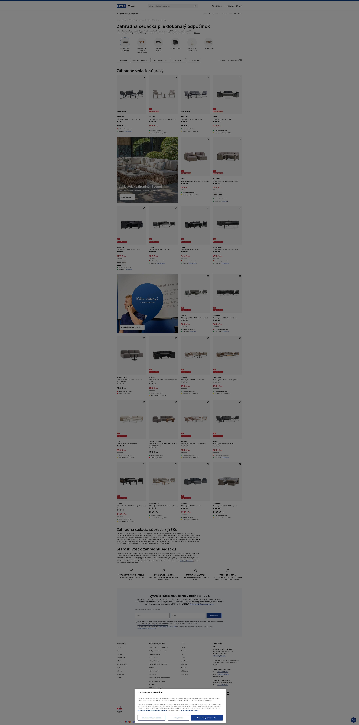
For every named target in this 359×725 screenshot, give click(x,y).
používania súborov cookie (189, 710)
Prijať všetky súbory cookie (206, 718)
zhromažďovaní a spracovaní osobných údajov (152, 710)
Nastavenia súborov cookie (151, 718)
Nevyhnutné (179, 718)
